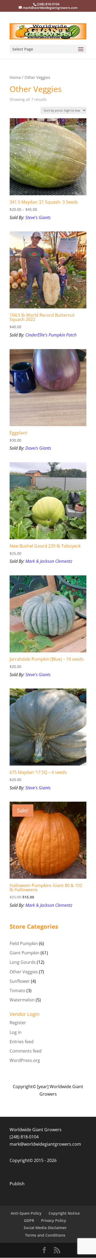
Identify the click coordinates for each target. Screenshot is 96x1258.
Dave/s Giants (38, 448)
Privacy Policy (53, 1220)
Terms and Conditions (45, 1235)
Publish (17, 1184)
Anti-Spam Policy (26, 1213)
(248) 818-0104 (24, 1137)
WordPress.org (25, 1060)
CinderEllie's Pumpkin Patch (51, 335)
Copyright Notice (64, 1213)
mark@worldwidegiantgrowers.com (45, 1144)
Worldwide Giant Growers (36, 1130)
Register (18, 1023)
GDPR (29, 1220)
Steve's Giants (38, 217)
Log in (16, 1032)
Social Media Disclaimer (45, 1227)
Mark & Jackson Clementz (48, 561)
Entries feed (22, 1042)
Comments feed (26, 1051)
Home (15, 77)
